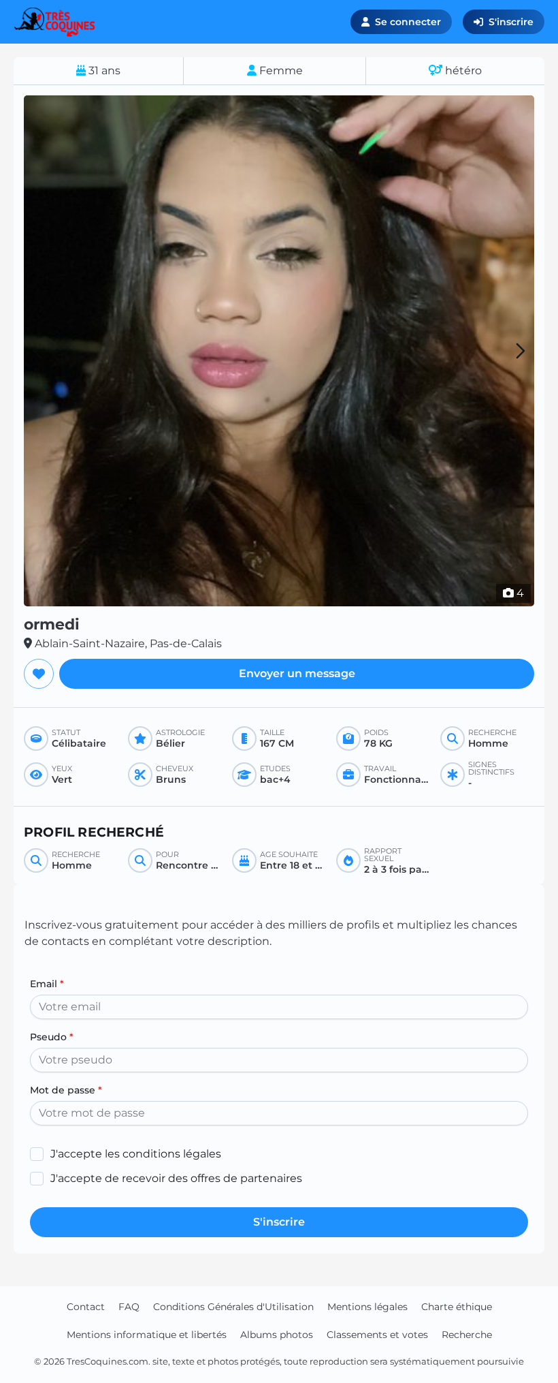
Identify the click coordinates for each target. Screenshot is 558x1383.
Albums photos (276, 1334)
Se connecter (408, 22)
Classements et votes (377, 1334)
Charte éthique (456, 1307)
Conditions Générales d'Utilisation (233, 1307)
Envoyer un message (297, 673)
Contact (86, 1307)
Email (47, 984)
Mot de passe (66, 1090)
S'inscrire (511, 22)
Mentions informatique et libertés (147, 1334)
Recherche (467, 1334)
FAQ (129, 1307)
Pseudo (51, 1037)
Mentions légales (367, 1307)
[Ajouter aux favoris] (39, 674)
